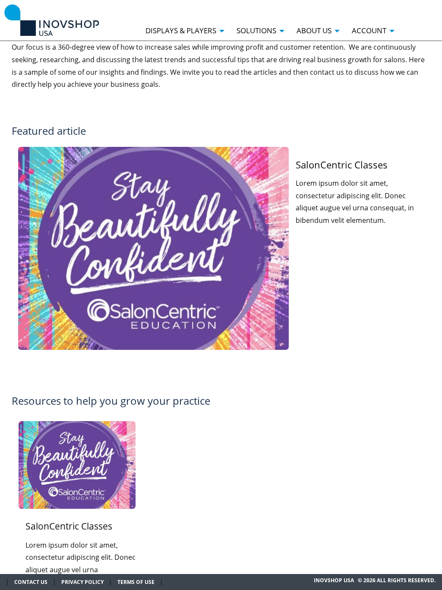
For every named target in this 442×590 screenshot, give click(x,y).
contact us (30, 582)
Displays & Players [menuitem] (180, 30)
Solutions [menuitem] (256, 30)
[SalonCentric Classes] (153, 248)
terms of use (136, 582)
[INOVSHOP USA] (51, 19)
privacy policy (82, 582)
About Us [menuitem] (314, 30)
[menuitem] (407, 26)
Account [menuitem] (369, 30)
